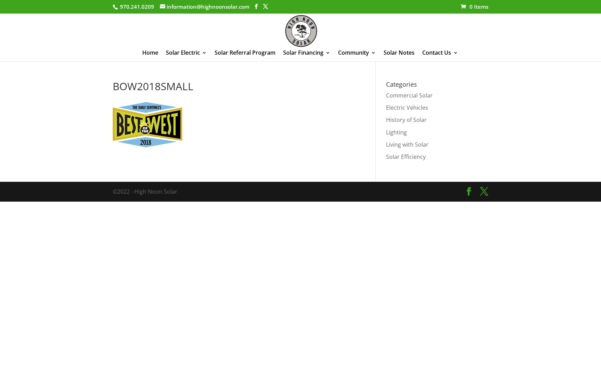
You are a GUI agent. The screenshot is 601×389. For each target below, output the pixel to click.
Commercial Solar (409, 95)
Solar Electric (183, 53)
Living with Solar (407, 144)
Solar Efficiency (406, 157)
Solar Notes (399, 53)
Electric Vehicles (407, 107)
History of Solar (406, 120)
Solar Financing (303, 53)
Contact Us (436, 53)
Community (353, 53)
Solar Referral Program (245, 53)
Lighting (396, 132)
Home (150, 53)
